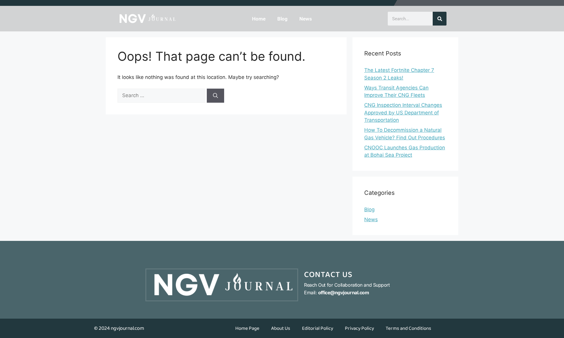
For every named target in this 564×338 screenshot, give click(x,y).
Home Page (247, 328)
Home (259, 19)
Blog (282, 19)
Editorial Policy (317, 328)
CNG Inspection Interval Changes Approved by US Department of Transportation (403, 112)
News (305, 19)
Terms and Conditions (408, 328)
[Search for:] (162, 95)
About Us (280, 328)
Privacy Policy (359, 328)
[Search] (439, 19)
